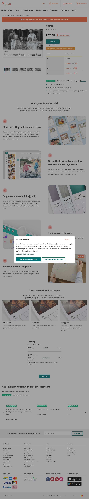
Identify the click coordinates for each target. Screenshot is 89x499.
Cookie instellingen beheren (53, 259)
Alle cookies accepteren (28, 259)
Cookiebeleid (20, 254)
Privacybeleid (29, 254)
